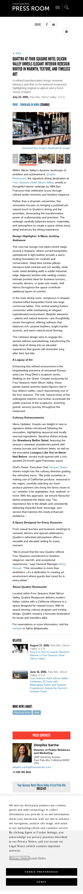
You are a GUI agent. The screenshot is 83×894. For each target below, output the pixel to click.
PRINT (15, 105)
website (17, 628)
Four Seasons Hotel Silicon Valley (33, 182)
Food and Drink (22, 712)
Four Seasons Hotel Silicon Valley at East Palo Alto (42, 787)
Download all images (58, 148)
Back (18, 53)
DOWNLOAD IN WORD (35, 105)
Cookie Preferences (41, 872)
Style (36, 712)
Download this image (34, 148)
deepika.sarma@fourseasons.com (32, 767)
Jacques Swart (58, 467)
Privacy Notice (19, 858)
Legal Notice (38, 858)
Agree (42, 882)
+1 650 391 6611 (22, 772)
